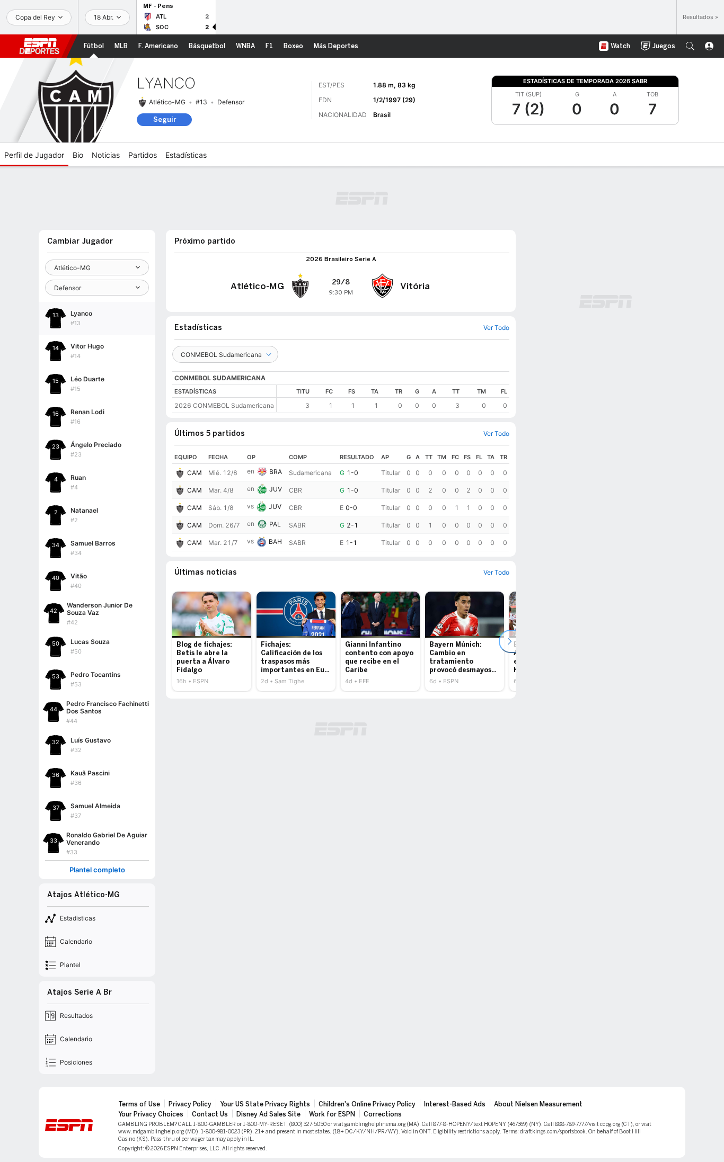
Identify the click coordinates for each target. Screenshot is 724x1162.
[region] (393, 399)
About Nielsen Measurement (538, 1104)
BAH (275, 542)
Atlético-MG (167, 102)
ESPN (39, 46)
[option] (211, 641)
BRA (275, 472)
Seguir (164, 119)
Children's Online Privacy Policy (367, 1104)
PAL (275, 524)
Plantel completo (97, 870)
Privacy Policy (190, 1104)
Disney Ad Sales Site (268, 1114)
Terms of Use (139, 1104)
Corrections (383, 1114)
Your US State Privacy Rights (265, 1104)
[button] (690, 46)
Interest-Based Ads (454, 1104)
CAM (194, 473)
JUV (275, 489)
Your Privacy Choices (150, 1114)
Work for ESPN (332, 1114)
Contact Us (210, 1114)
